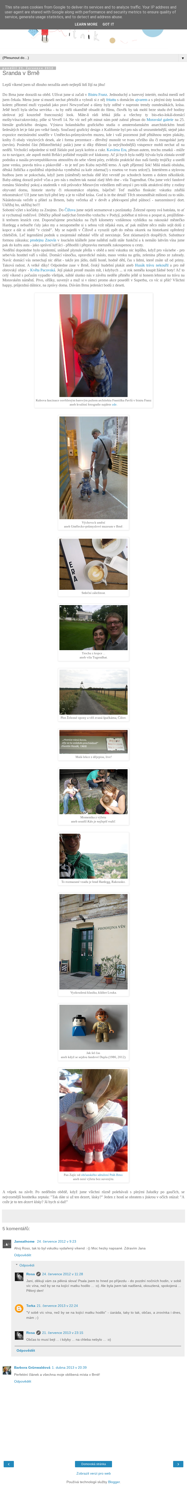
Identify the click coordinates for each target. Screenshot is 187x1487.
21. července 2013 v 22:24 (57, 1306)
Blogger (114, 1482)
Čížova (70, 210)
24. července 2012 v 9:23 (56, 1241)
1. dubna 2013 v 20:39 (69, 1367)
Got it (108, 24)
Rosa (30, 1274)
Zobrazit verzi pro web (93, 1473)
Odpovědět (22, 1255)
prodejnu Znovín (43, 240)
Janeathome (25, 1241)
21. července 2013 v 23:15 (62, 1333)
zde (114, 404)
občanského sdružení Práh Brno (102, 1175)
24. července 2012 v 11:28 (62, 1274)
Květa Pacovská (42, 270)
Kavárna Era (116, 150)
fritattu (111, 100)
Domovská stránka (93, 1464)
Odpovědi (26, 1265)
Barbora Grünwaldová (32, 1367)
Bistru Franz (97, 94)
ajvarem (141, 100)
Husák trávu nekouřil (151, 265)
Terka (30, 1306)
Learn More (86, 24)
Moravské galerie (160, 120)
